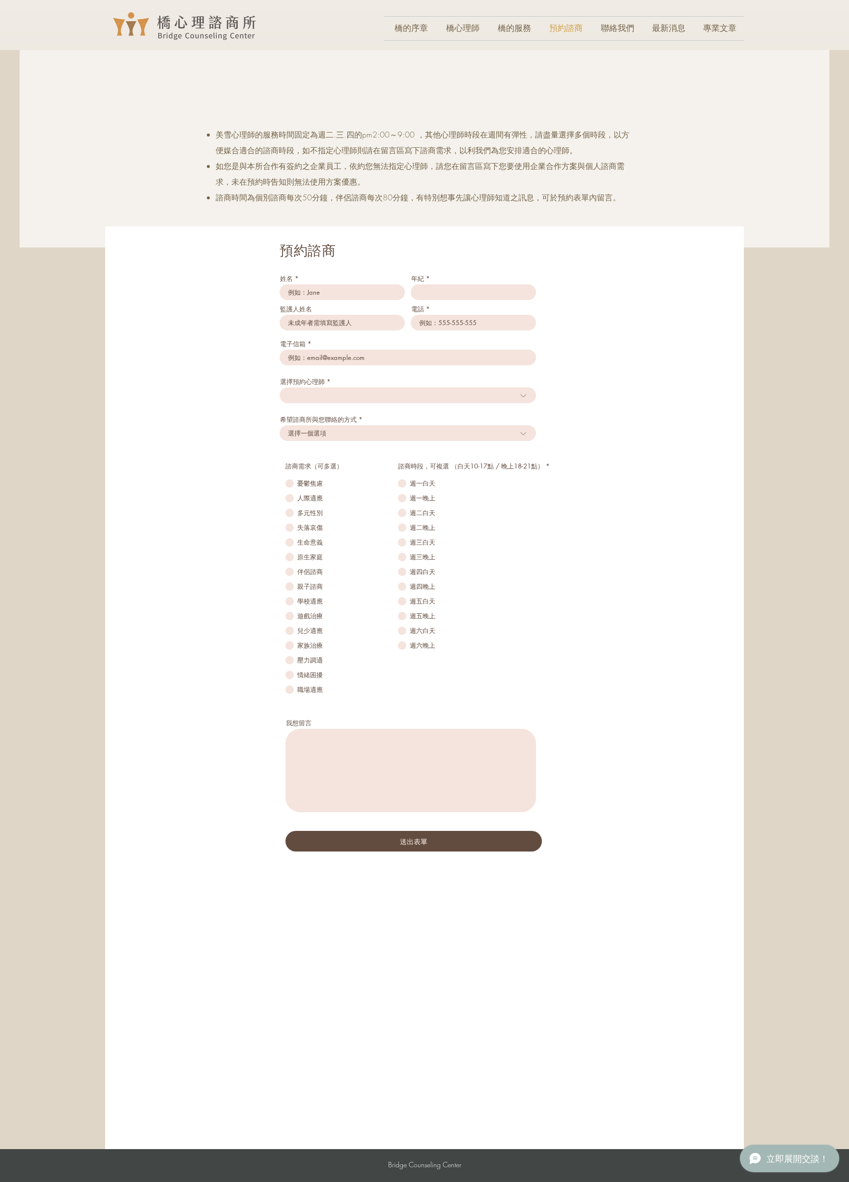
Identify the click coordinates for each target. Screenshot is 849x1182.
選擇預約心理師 (302, 382)
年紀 (417, 278)
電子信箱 (293, 344)
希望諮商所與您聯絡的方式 (318, 419)
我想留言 (298, 723)
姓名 (286, 278)
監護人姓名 (296, 309)
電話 (417, 309)
